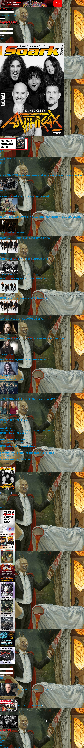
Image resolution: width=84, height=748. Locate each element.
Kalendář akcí (3, 155)
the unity (33, 274)
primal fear (9, 455)
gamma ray (39, 430)
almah (5, 375)
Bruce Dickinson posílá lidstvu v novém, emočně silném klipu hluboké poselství (34, 689)
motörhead (6, 274)
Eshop (9, 15)
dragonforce (44, 430)
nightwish (3, 395)
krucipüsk (11, 274)
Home (1, 150)
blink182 (18, 274)
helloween (6, 430)
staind (25, 274)
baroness (29, 274)
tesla (17, 442)
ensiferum (19, 430)
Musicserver (2, 741)
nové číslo (37, 274)
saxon (2, 442)
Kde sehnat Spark (4, 164)
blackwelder (17, 455)
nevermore (20, 395)
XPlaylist (2, 744)
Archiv (2, 430)
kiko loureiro (14, 211)
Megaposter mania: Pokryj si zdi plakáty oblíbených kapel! (30, 705)
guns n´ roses (16, 232)
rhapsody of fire (7, 354)
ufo (48, 430)
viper (14, 334)
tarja (8, 462)
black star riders (29, 430)
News (1, 151)
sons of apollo (22, 232)
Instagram (5, 15)
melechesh (51, 430)
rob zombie (6, 442)
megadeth (9, 211)
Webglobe (2, 745)
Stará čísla (2, 162)
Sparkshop (2, 163)
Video (1, 154)
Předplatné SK (3, 161)
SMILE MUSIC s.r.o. (8, 747)
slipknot (14, 442)
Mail (15, 15)
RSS (17, 15)
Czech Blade (3, 740)
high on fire (11, 395)
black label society (12, 430)
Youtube (12, 15)
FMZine (2, 742)
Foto (1, 153)
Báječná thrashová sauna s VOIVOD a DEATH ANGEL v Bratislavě (32, 721)
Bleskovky (16, 395)
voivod (22, 274)
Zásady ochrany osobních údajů (8, 158)
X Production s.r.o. (17, 747)
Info (1, 157)
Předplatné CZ (3, 159)
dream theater (7, 232)
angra (5, 190)
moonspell (24, 430)
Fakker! (1, 738)
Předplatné (2, 737)
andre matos (9, 334)
